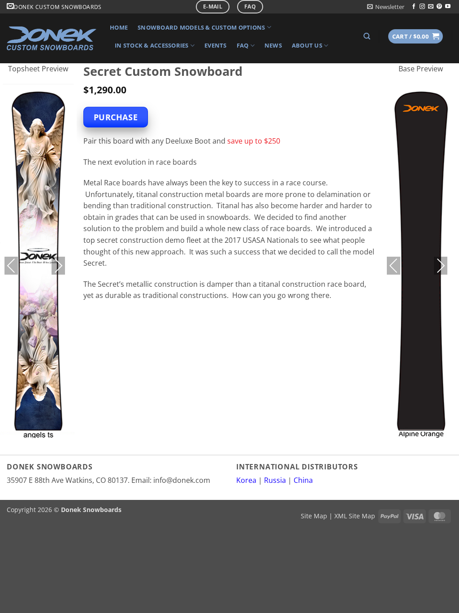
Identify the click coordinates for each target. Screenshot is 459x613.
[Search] (367, 36)
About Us (307, 45)
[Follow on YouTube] (447, 7)
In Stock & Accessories (152, 45)
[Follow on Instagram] (422, 7)
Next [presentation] (58, 266)
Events (215, 45)
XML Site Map (354, 516)
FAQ (243, 45)
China (303, 480)
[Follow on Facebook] (413, 7)
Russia (275, 480)
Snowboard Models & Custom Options (201, 27)
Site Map (314, 516)
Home (119, 27)
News (273, 45)
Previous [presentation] (11, 266)
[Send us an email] (430, 7)
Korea (246, 480)
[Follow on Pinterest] (439, 7)
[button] (385, 7)
